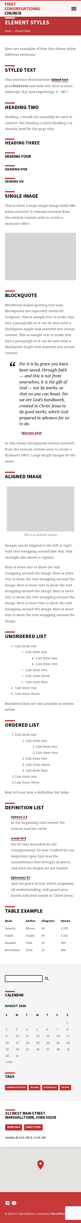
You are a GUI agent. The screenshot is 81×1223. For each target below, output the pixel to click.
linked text (60, 80)
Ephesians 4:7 (20, 878)
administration (16, 1087)
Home (8, 30)
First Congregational (22, 8)
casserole (50, 1087)
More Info (13, 1127)
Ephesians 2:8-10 (32, 432)
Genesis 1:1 (19, 817)
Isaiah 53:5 (18, 838)
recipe (65, 1087)
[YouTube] (14, 1203)
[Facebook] (7, 1203)
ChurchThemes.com (62, 1213)
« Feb (8, 1062)
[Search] (46, 978)
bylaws (34, 1087)
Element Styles (22, 30)
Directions (33, 1127)
